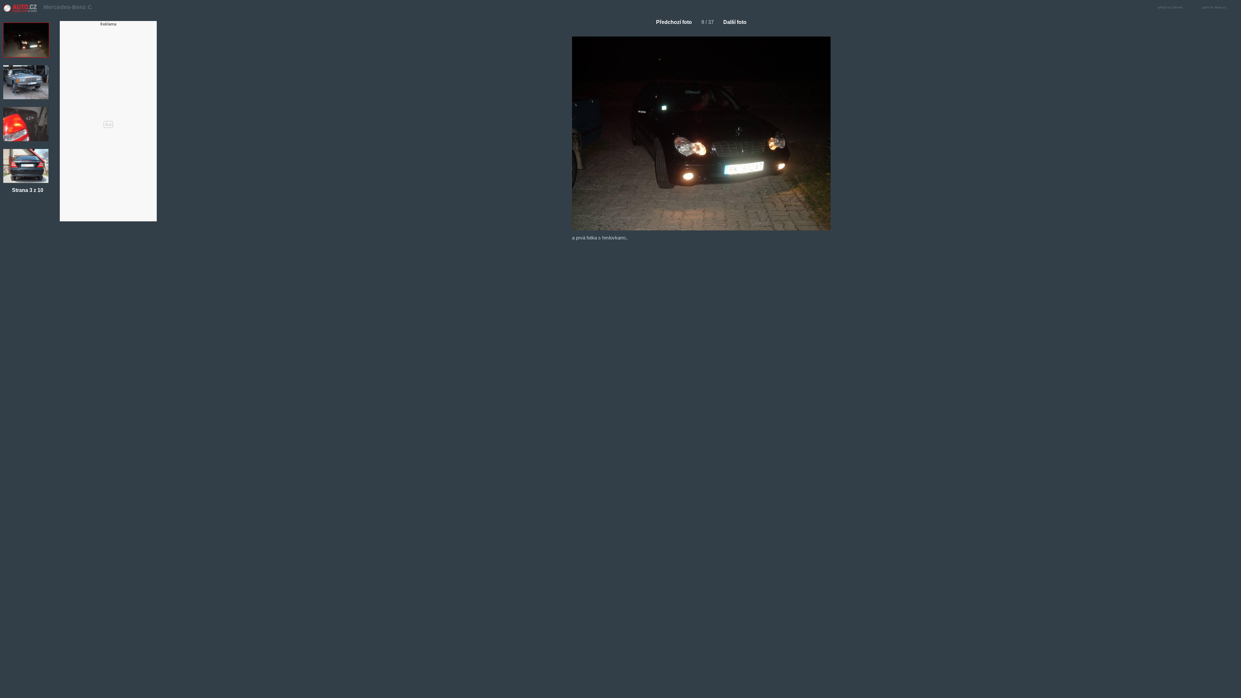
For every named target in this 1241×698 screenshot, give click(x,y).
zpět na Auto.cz (1214, 7)
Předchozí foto (674, 22)
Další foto (735, 22)
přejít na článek (1170, 7)
